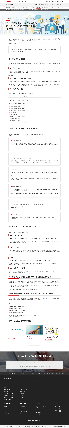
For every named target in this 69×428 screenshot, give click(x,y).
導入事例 (46, 4)
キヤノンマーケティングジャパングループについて (42, 407)
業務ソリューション (7, 399)
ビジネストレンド (52, 4)
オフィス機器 (22, 393)
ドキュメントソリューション (8, 397)
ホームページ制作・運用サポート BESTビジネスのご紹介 (45, 49)
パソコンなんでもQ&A (37, 9)
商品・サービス (41, 4)
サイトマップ (12, 426)
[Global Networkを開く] (62, 1)
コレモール (57, 7)
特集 (5, 411)
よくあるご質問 (22, 406)
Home (5, 373)
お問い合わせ (6, 426)
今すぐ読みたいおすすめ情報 (17, 51)
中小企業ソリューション (10, 7)
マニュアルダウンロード (24, 408)
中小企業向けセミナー (32, 7)
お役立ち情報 (38, 7)
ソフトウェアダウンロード (24, 411)
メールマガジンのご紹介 (44, 9)
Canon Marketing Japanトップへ (34, 420)
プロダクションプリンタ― (24, 389)
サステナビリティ (38, 412)
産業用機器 (21, 397)
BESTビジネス (48, 298)
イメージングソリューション (8, 393)
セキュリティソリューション (8, 395)
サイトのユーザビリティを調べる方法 (47, 47)
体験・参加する (52, 7)
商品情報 (5, 406)
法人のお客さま (9, 4)
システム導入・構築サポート (45, 7)
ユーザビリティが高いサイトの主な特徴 (30, 47)
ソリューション (34, 4)
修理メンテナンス (23, 413)
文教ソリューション (7, 391)
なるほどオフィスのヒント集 (15, 9)
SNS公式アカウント (58, 403)
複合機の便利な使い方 (23, 9)
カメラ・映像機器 (23, 385)
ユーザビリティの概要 (16, 47)
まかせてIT (26, 7)
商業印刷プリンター (23, 391)
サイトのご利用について (19, 426)
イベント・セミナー (60, 4)
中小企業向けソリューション (8, 385)
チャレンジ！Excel (30, 9)
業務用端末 (21, 395)
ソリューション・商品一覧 (16, 7)
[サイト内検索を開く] (60, 1)
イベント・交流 (6, 413)
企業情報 (56, 1)
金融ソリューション (7, 387)
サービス (5, 408)
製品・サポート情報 (49, 1)
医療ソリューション (7, 389)
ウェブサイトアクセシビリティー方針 (40, 426)
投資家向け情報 (38, 414)
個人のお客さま (7, 403)
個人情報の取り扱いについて (28, 426)
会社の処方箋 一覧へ (34, 343)
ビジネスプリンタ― (23, 387)
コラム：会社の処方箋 (48, 339)
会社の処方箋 (8, 9)
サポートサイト (23, 403)
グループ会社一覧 (38, 409)
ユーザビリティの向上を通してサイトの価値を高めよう (22, 49)
